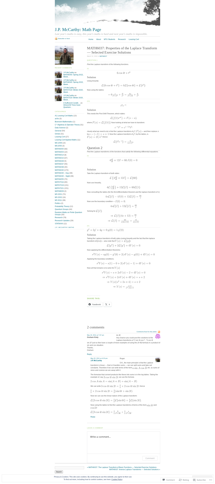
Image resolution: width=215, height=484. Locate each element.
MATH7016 (59, 182)
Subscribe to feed (64, 38)
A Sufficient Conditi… (71, 103)
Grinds (57, 134)
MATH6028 (59, 161)
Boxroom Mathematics (64, 122)
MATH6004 (59, 152)
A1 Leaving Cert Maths (64, 116)
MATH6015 (59, 158)
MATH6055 (59, 179)
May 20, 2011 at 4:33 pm (99, 358)
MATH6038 (59, 167)
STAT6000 (59, 224)
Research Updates (62, 221)
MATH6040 (59, 170)
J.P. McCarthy (68, 73)
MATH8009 (59, 191)
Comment (150, 458)
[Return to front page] (107, 26)
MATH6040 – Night (62, 176)
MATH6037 (103, 56)
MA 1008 (58, 143)
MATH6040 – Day (62, 173)
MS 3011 (58, 200)
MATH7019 (59, 185)
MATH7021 (59, 188)
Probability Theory (62, 206)
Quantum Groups (61, 209)
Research (122, 39)
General (58, 131)
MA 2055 (58, 146)
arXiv (57, 119)
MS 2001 (58, 194)
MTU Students (109, 39)
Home (90, 39)
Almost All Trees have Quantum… (71, 106)
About (98, 39)
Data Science (60, 128)
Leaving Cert (134, 39)
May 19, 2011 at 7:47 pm (95, 335)
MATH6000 (59, 149)
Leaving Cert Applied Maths (66, 140)
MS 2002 (58, 197)
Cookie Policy (116, 479)
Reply (89, 354)
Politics (58, 203)
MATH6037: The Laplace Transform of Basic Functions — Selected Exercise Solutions (121, 467)
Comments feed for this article (147, 331)
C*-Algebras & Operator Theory (67, 125)
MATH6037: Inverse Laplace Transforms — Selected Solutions (134, 469)
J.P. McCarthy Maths (64, 227)
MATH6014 (59, 155)
